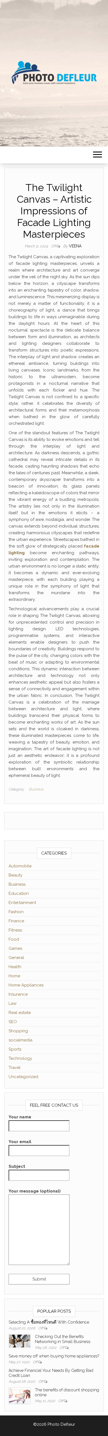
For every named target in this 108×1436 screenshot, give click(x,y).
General (16, 957)
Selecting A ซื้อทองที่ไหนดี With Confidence (49, 1322)
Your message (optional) (35, 1191)
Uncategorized (23, 1076)
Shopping (18, 1030)
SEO (13, 1021)
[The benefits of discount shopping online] (20, 1395)
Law (13, 1003)
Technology (20, 1058)
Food (14, 939)
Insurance (18, 994)
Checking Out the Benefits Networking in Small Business (62, 1339)
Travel (14, 1067)
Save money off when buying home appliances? (54, 1356)
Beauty (15, 875)
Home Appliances (26, 985)
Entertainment (22, 902)
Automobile (20, 865)
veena (75, 246)
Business (36, 789)
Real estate (20, 1012)
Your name (20, 1116)
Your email (20, 1141)
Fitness (15, 930)
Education (19, 893)
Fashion (16, 911)
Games (15, 948)
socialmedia (20, 1040)
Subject (17, 1166)
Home (14, 975)
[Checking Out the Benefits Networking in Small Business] (20, 1340)
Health (15, 966)
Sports (15, 1049)
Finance (16, 920)
